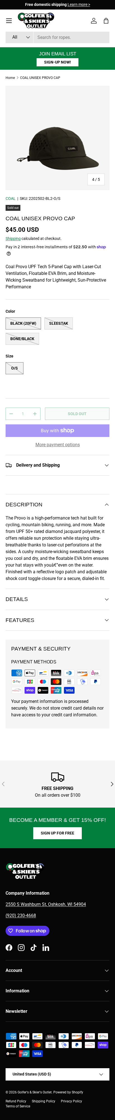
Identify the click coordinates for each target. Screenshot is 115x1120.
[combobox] (57, 37)
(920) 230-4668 (21, 915)
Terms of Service (18, 1106)
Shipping (13, 238)
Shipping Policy (43, 1101)
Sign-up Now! (57, 62)
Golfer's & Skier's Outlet (35, 1092)
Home (10, 78)
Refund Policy (16, 1101)
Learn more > (79, 4)
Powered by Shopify (68, 1092)
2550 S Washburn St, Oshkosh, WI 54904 (46, 904)
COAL (11, 198)
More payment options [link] (57, 444)
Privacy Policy (71, 1101)
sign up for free (57, 833)
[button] (106, 21)
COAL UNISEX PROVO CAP (40, 78)
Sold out (77, 413)
